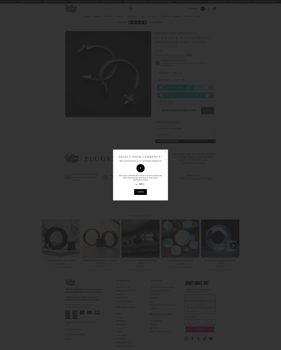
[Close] (165, 152)
